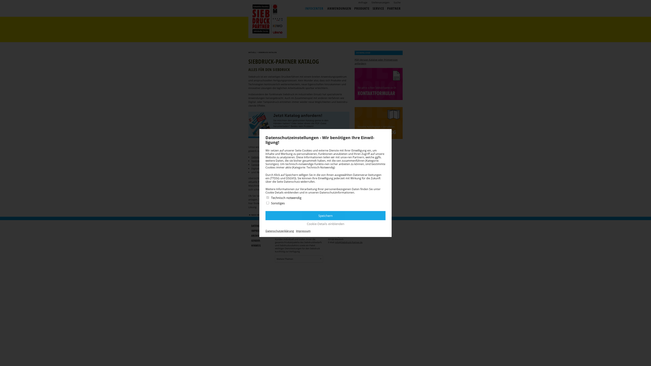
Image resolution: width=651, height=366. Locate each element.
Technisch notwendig (286, 197)
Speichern (325, 216)
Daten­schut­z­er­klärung (279, 231)
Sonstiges (278, 203)
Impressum (303, 231)
